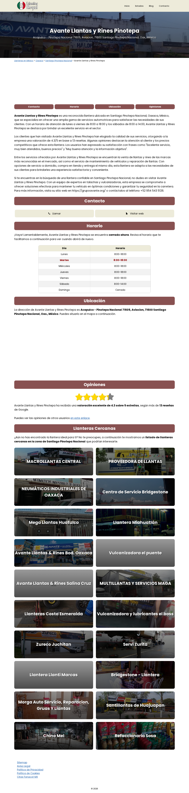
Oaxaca (39, 60)
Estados (139, 5)
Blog (151, 5)
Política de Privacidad (30, 769)
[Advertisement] (94, 83)
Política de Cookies (28, 773)
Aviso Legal (23, 766)
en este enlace (80, 418)
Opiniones (155, 106)
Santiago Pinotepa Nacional (58, 60)
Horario (74, 106)
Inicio (127, 5)
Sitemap (22, 762)
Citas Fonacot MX (27, 777)
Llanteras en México (23, 60)
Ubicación (115, 106)
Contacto (164, 5)
